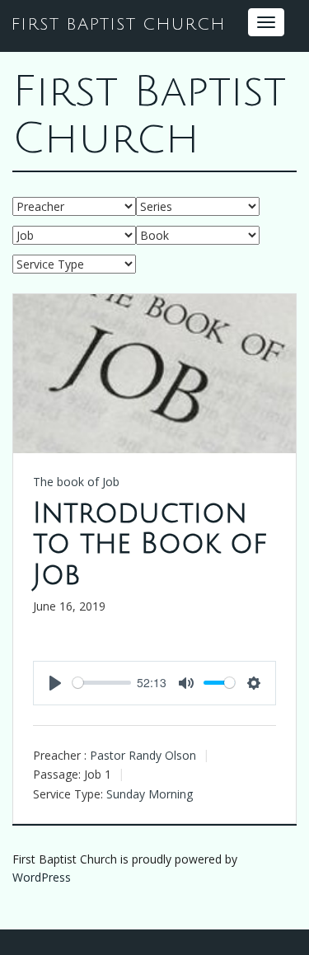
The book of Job (76, 481)
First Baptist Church (149, 115)
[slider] (102, 683)
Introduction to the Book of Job (150, 545)
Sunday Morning (149, 794)
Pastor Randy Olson (143, 755)
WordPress (41, 877)
